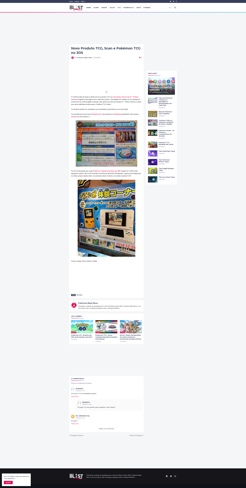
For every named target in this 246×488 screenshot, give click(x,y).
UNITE (138, 7)
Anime (88, 7)
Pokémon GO (128, 7)
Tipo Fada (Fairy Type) (167, 151)
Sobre (83, 1)
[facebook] (170, 1)
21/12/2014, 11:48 (80, 418)
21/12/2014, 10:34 (86, 404)
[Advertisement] (123, 28)
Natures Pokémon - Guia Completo (166, 112)
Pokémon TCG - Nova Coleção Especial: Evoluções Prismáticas (106, 337)
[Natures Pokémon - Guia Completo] (152, 114)
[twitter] (173, 1)
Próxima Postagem (136, 435)
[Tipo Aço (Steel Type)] (152, 179)
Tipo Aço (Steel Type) (167, 177)
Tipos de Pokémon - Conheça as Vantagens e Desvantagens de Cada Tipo (166, 101)
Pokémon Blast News (88, 303)
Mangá (104, 7)
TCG (119, 7)
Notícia (79, 295)
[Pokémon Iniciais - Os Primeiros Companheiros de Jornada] (152, 133)
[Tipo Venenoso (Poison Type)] (152, 162)
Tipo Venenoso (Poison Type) (164, 161)
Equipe (77, 1)
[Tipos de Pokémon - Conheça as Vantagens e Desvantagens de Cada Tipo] (152, 100)
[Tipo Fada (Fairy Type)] (152, 153)
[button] (170, 8)
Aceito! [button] (8, 482)
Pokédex (146, 7)
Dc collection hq (82, 416)
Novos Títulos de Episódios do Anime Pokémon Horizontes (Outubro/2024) (130, 337)
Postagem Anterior (76, 435)
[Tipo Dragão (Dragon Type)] (152, 171)
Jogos (112, 7)
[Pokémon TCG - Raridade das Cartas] (152, 145)
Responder (75, 396)
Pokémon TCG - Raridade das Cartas (166, 143)
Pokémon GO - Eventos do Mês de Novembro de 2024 (81, 336)
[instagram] (176, 1)
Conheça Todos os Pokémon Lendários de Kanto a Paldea (166, 122)
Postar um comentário (106, 429)
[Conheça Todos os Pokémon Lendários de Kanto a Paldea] (152, 123)
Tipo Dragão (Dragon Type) (166, 169)
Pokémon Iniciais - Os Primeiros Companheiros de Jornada (166, 133)
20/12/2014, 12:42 (80, 390)
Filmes (96, 7)
